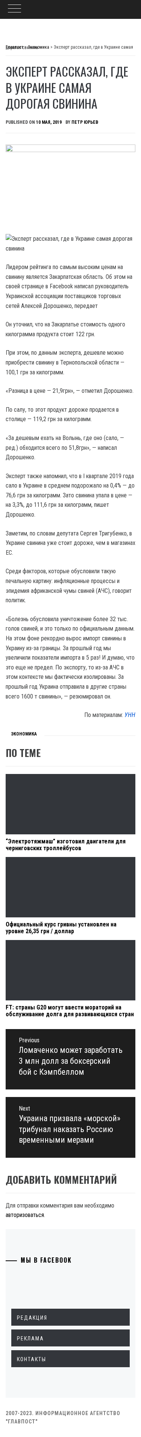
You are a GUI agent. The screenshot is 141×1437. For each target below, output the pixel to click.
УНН (129, 714)
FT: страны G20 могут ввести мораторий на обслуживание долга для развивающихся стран (70, 1011)
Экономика (24, 734)
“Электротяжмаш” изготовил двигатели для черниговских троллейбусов (66, 845)
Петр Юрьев (84, 122)
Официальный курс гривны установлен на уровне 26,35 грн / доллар (61, 928)
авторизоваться (25, 1215)
